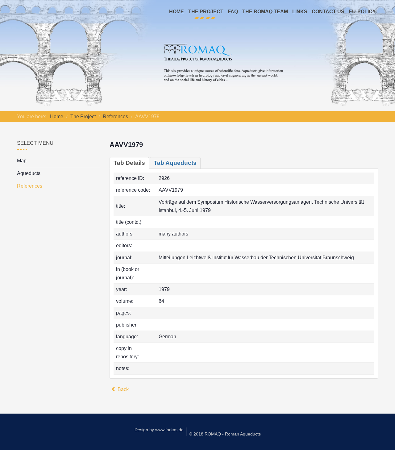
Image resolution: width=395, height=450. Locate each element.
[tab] (129, 163)
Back (122, 389)
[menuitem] (176, 12)
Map (22, 160)
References (29, 186)
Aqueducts (28, 173)
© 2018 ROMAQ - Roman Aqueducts (225, 433)
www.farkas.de (169, 429)
